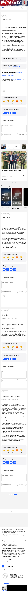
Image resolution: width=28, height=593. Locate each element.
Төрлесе (5, 310)
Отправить (21, 134)
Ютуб (13, 74)
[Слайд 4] (15, 182)
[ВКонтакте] (4, 113)
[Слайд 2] (12, 182)
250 (4, 90)
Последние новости (13, 511)
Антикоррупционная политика (9, 582)
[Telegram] (11, 113)
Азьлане (22, 511)
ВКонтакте (19, 72)
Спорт (5, 15)
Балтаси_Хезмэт (16, 79)
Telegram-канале (15, 59)
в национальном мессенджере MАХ (12, 66)
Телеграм (4, 75)
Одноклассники (20, 74)
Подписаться (16, 589)
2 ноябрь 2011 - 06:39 (5, 318)
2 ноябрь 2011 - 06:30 (5, 399)
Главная (3, 511)
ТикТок (10, 74)
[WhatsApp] (14, 113)
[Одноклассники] (7, 113)
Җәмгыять (6, 213)
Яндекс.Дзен (10, 75)
